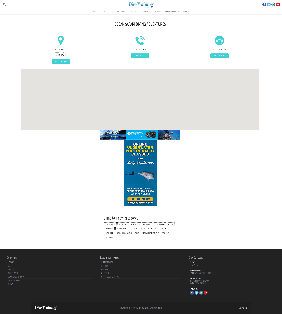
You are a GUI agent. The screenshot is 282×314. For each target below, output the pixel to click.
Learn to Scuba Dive (172, 11)
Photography (146, 11)
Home (94, 11)
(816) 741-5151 (195, 265)
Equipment (134, 228)
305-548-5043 (140, 49)
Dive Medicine (109, 228)
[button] (140, 97)
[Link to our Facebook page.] (264, 4)
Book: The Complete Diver (110, 276)
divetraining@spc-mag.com (200, 273)
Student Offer (106, 273)
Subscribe (105, 266)
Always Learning (110, 224)
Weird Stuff (165, 233)
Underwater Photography (150, 233)
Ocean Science (110, 233)
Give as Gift (105, 269)
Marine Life (163, 228)
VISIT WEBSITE (219, 55)
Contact (186, 11)
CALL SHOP (140, 55)
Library (103, 11)
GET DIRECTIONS (61, 61)
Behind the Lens (123, 224)
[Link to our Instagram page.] (273, 4)
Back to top (243, 308)
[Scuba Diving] (141, 4)
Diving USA (12, 269)
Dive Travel (133, 11)
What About (109, 237)
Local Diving (121, 11)
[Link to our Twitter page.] (269, 4)
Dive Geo (170, 224)
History (142, 228)
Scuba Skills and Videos (124, 233)
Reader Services (107, 262)
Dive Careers (146, 224)
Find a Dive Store (14, 280)
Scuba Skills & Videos (16, 276)
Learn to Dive (152, 228)
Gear (111, 11)
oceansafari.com (219, 49)
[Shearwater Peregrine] (140, 139)
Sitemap (11, 284)
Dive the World (13, 273)
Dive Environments (159, 224)
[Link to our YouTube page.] (278, 4)
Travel (137, 233)
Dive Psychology (122, 228)
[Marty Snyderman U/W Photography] (140, 206)
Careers (158, 11)
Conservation (135, 224)
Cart (103, 280)
